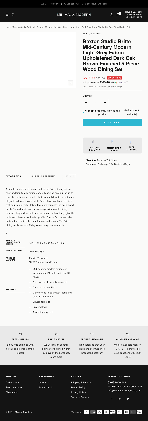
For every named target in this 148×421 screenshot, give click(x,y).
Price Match (45, 387)
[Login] (111, 14)
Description (13, 176)
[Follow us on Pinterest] (128, 399)
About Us (44, 382)
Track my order (14, 387)
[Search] (13, 14)
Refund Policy (78, 387)
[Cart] (117, 14)
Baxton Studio (92, 33)
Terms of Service (80, 397)
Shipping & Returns (43, 176)
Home (8, 27)
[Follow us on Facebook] (112, 399)
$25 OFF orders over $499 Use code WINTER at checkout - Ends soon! (74, 3)
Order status (12, 382)
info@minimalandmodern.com (124, 390)
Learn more (56, 356)
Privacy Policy (78, 392)
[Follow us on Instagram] (120, 399)
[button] (112, 82)
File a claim (12, 392)
